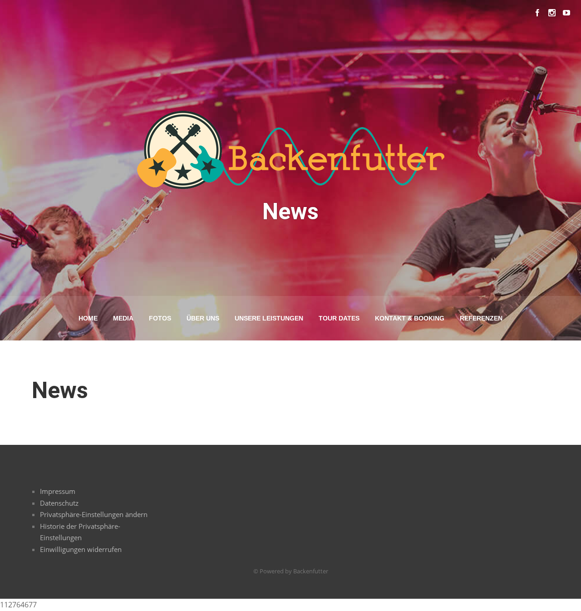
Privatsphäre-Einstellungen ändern (94, 514)
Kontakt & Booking (409, 318)
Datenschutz (59, 503)
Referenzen (481, 318)
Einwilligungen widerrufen (81, 549)
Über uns (203, 318)
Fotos (160, 318)
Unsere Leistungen (269, 318)
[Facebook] (537, 12)
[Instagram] (552, 12)
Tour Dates (339, 318)
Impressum (57, 491)
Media (123, 318)
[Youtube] (566, 12)
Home (88, 318)
